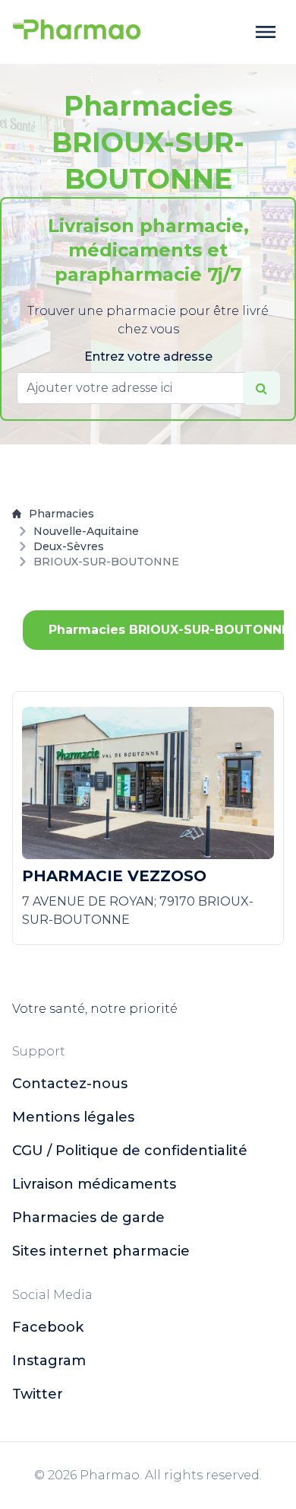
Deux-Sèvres (68, 546)
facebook (47, 1327)
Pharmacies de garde (88, 1217)
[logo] (76, 32)
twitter (37, 1394)
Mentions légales (73, 1117)
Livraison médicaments (94, 1184)
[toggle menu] (265, 32)
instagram (49, 1360)
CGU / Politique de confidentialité (129, 1150)
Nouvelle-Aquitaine (86, 531)
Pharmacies (61, 514)
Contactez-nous (70, 1083)
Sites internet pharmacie (101, 1251)
